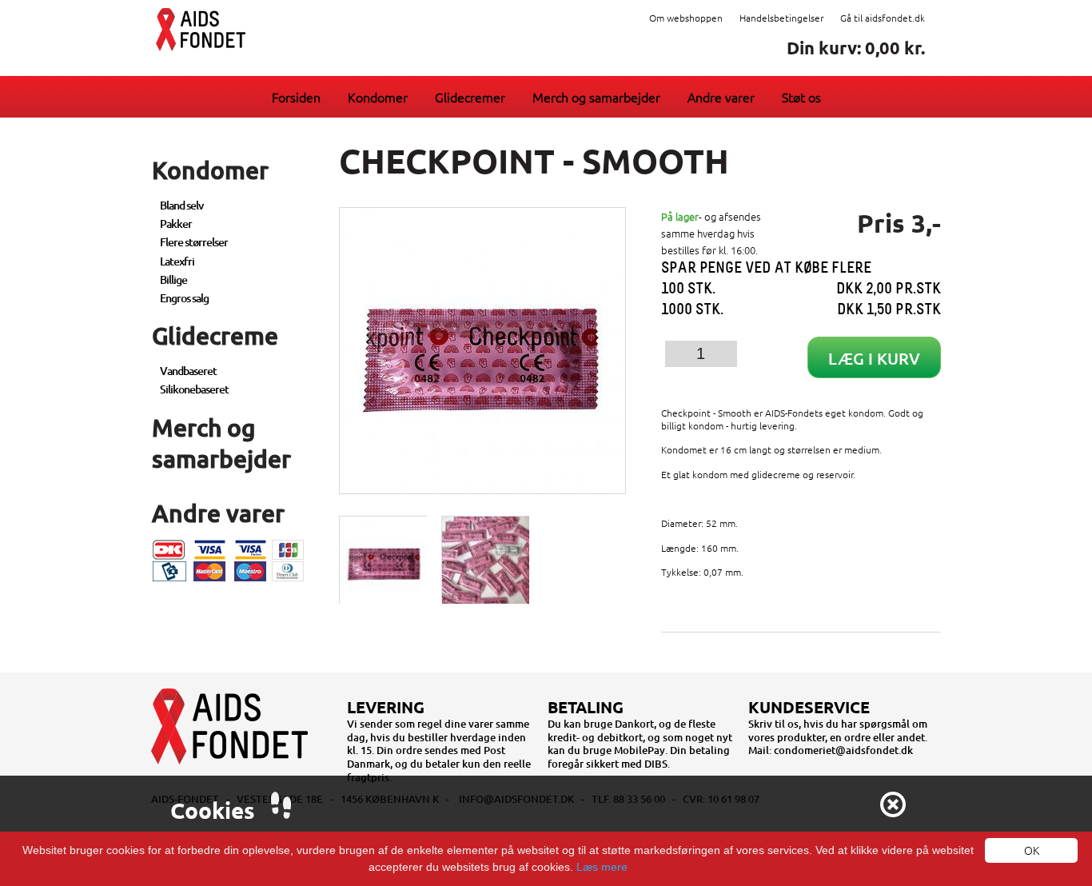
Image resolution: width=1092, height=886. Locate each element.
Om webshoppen (686, 17)
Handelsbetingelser (781, 17)
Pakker (176, 223)
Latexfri (177, 261)
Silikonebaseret (194, 389)
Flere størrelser (194, 241)
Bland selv (181, 205)
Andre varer (721, 97)
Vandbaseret (188, 370)
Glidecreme (215, 335)
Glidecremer (470, 97)
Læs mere (602, 866)
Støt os (801, 97)
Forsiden (296, 97)
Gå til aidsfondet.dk (882, 17)
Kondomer (378, 97)
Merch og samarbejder (596, 97)
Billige (173, 279)
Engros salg (184, 297)
